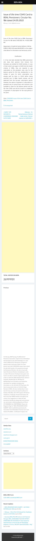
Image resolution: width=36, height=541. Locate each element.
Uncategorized (9, 105)
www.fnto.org (7, 429)
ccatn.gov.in (6, 438)
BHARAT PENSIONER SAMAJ (10, 441)
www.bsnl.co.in (7, 432)
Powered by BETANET (17, 537)
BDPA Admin (17, 23)
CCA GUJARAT (6, 444)
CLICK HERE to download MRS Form (12, 497)
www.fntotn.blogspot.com (10, 435)
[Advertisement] (18, 6)
